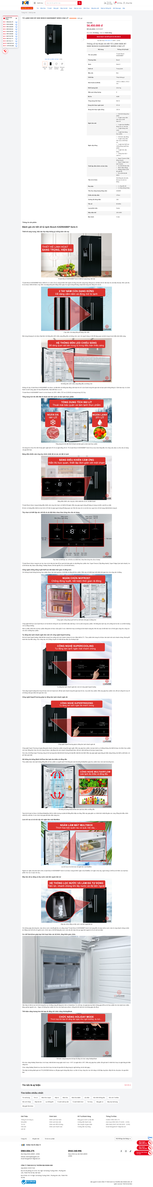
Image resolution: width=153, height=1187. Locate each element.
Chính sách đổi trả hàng (56, 1124)
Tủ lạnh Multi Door (78, 1102)
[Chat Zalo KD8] (17, 39)
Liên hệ (23, 1129)
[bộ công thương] (28, 1182)
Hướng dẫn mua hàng (84, 1126)
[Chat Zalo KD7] (17, 36)
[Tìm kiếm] (80, 3)
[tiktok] (130, 1151)
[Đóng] (16, 18)
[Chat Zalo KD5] (17, 31)
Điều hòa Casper (46, 1097)
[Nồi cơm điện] (27, 8)
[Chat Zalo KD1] (17, 22)
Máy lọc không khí (106, 8)
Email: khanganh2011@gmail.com (116, 1126)
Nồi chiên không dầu (99, 1097)
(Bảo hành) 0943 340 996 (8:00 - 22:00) (118, 1124)
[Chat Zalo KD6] (17, 34)
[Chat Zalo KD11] (17, 46)
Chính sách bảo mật (55, 1122)
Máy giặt (56, 8)
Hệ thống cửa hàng (122, 1139)
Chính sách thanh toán (55, 1126)
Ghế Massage (117, 8)
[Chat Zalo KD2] (17, 24)
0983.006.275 (108, 40)
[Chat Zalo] (150, 1137)
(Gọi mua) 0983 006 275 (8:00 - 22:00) (117, 1122)
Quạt (70, 8)
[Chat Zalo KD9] (17, 41)
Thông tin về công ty (27, 1119)
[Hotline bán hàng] (5, 51)
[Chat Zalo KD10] (17, 43)
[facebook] (121, 1151)
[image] (53, 39)
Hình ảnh (23, 1126)
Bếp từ (57, 1097)
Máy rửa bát (63, 8)
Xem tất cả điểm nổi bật (52, 59)
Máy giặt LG (99, 1102)
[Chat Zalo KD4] (17, 29)
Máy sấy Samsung (112, 1102)
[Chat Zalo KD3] (17, 27)
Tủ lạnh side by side (63, 1102)
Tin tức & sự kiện (50, 1139)
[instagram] (126, 1151)
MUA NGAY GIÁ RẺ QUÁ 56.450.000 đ (109, 37)
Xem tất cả (127, 1085)
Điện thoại (86, 8)
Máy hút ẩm (38, 1102)
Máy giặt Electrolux (27, 1106)
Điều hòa (43, 8)
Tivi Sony (89, 1102)
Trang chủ (24, 12)
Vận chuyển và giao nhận (85, 1124)
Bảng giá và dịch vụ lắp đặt (86, 1119)
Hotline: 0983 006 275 (113, 1119)
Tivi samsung (26, 1097)
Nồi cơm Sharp (26, 1102)
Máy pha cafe (95, 8)
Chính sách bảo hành (55, 1119)
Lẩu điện (86, 1097)
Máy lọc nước (78, 8)
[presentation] (83, 39)
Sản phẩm (24, 1122)
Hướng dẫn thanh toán (84, 1122)
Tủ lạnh (49, 8)
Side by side (32, 12)
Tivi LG (36, 1097)
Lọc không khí (49, 1102)
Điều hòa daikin (76, 1097)
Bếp (124, 8)
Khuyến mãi (35, 1139)
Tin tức (23, 1124)
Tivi (38, 8)
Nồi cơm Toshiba (114, 1097)
